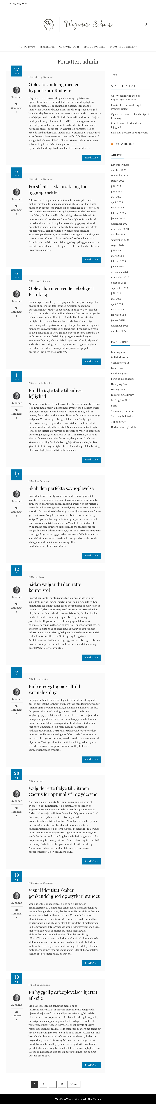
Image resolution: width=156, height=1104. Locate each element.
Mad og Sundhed (94, 46)
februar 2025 (118, 213)
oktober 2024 (118, 234)
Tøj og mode (27, 46)
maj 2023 (116, 299)
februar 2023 (118, 315)
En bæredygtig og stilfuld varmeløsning (54, 689)
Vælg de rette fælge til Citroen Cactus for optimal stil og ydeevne (63, 791)
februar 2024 (118, 261)
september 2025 (120, 175)
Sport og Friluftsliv (41, 383)
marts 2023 (117, 309)
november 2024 (120, 229)
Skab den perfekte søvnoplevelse (61, 488)
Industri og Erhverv (123, 46)
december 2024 (120, 223)
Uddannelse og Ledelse (124, 427)
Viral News (80, 1099)
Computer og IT (69, 46)
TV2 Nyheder (124, 144)
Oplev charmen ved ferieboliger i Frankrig (62, 291)
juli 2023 (116, 293)
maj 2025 (116, 197)
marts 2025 (117, 207)
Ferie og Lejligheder (42, 281)
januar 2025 (117, 218)
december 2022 (120, 325)
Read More (91, 157)
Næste (74, 1084)
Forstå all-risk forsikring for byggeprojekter (58, 189)
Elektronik (47, 46)
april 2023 (117, 304)
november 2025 (120, 164)
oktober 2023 (118, 282)
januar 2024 (118, 266)
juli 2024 (116, 250)
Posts (114, 405)
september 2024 (120, 240)
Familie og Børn (120, 373)
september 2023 (120, 288)
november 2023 (120, 277)
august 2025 (117, 180)
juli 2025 (116, 186)
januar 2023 (118, 320)
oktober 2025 (118, 170)
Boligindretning (40, 679)
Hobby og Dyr (119, 384)
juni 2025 (116, 191)
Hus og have (37, 577)
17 (62, 1084)
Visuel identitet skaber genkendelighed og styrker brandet (64, 893)
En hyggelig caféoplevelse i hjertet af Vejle (63, 995)
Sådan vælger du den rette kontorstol (55, 587)
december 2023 (120, 272)
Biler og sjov (37, 781)
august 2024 (117, 245)
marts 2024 (117, 256)
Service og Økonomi (42, 77)
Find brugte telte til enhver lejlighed (56, 393)
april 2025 (117, 202)
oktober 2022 (118, 331)
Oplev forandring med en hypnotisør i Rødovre (54, 87)
